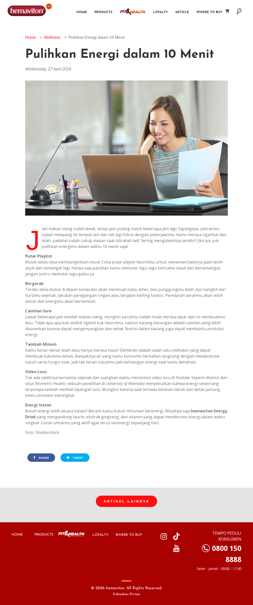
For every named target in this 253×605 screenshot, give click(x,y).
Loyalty (160, 12)
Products (103, 12)
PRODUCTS (44, 535)
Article (182, 12)
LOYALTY (100, 535)
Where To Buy (210, 12)
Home (81, 12)
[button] (239, 9)
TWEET (78, 457)
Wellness (52, 37)
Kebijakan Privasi (126, 594)
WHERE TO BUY (128, 535)
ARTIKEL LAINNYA (126, 501)
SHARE (43, 457)
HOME (17, 535)
